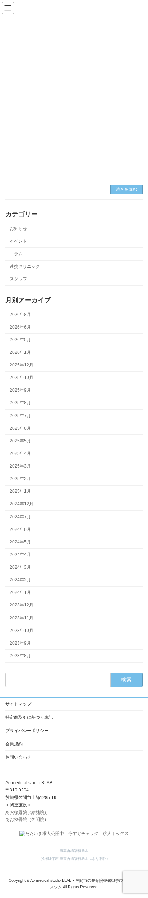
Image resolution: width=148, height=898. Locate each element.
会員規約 (14, 743)
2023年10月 (21, 630)
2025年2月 (20, 478)
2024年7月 (20, 516)
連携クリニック (25, 266)
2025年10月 (21, 377)
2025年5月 (20, 440)
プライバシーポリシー (26, 730)
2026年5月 (20, 339)
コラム (16, 253)
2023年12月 (21, 605)
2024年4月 (20, 554)
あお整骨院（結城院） (26, 811)
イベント (18, 241)
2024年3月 (20, 567)
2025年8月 (20, 402)
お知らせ (18, 228)
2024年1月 (20, 592)
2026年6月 (20, 326)
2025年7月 (20, 415)
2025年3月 (20, 466)
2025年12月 (21, 364)
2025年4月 (20, 453)
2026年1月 (20, 352)
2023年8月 (20, 655)
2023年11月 (21, 617)
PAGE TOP (137, 863)
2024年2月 (20, 579)
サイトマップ (18, 704)
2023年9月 (20, 643)
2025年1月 (20, 491)
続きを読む (126, 189)
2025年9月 (20, 390)
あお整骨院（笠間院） (26, 819)
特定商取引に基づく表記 (29, 717)
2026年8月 (20, 314)
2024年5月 (20, 542)
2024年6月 (20, 529)
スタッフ (18, 278)
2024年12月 (21, 503)
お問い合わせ (18, 757)
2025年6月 (20, 427)
